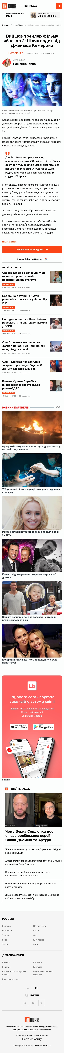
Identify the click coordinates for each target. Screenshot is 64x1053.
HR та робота (39, 926)
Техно (5, 944)
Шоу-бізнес (15, 53)
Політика (6, 926)
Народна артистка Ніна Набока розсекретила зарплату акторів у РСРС (24, 323)
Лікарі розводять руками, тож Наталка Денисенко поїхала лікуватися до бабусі (32, 897)
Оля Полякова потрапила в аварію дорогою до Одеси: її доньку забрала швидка (22, 365)
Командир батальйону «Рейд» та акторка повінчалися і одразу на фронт (27, 874)
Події (4, 940)
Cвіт (35, 935)
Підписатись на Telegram (29, 249)
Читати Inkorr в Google (29, 259)
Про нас (6, 962)
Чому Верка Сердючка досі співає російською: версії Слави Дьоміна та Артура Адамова (29, 836)
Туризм (5, 935)
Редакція (6, 967)
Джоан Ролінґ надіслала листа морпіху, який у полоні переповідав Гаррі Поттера (33, 862)
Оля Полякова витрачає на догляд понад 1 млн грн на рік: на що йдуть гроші (23, 346)
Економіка (7, 931)
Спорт (36, 931)
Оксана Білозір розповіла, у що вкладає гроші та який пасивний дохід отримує (24, 276)
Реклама (37, 962)
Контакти (37, 967)
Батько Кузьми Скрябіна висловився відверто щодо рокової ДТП (21, 385)
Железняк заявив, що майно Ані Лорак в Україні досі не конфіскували (33, 851)
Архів (35, 944)
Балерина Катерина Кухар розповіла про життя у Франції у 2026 (24, 300)
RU (36, 988)
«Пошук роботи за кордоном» (32, 1036)
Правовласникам (10, 979)
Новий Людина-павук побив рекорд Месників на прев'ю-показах (30, 885)
